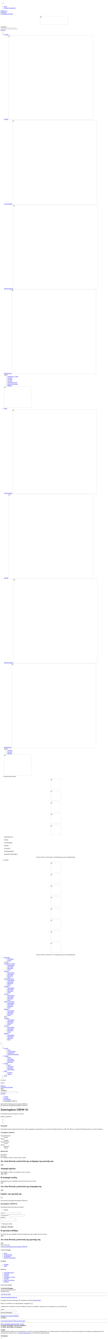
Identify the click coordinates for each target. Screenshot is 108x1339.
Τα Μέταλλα (10, 1053)
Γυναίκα (6, 1056)
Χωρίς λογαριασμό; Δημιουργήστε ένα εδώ (12, 1324)
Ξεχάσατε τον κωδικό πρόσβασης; (10, 1316)
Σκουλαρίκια (10, 965)
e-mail (2, 1309)
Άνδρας (6, 1063)
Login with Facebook (6, 1321)
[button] (10, 776)
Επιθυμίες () (4, 11)
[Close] (1, 1044)
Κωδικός (3, 1116)
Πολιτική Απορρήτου (9, 8)
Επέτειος (9, 378)
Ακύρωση (3, 1227)
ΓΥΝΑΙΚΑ (10, 959)
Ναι (5, 1173)
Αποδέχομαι (4, 1336)
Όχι (2, 1173)
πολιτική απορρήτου (24, 1333)
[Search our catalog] (17, 1092)
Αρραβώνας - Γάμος (12, 376)
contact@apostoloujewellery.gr (9, 1297)
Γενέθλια (9, 379)
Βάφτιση (9, 385)
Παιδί (5, 1071)
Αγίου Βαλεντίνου (12, 382)
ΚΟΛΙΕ (6, 119)
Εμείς (5, 6)
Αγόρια (9, 1074)
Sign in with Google (19, 1321)
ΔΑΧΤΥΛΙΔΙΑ (8, 204)
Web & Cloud (37, 1300)
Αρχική (6, 1048)
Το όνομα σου (5, 1215)
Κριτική (3, 1217)
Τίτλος (3, 1213)
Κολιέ (9, 969)
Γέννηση (9, 381)
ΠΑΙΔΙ (9, 960)
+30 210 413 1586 (6, 1294)
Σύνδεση (3, 1086)
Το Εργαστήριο (11, 1051)
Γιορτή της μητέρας (12, 384)
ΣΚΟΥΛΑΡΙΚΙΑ (8, 288)
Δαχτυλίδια (10, 966)
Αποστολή (10, 1227)
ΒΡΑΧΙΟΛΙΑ (8, 373)
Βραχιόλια (10, 968)
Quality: (6, 1210)
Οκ (2, 1165)
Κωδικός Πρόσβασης (6, 1312)
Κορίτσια (9, 1072)
